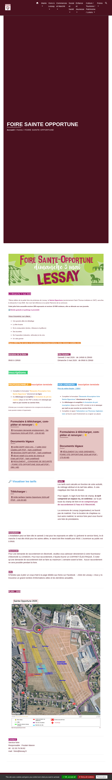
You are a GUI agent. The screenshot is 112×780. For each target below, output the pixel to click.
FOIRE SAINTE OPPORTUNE (39, 130)
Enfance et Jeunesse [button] (80, 6)
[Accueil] (18, 8)
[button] (37, 3)
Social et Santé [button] (71, 6)
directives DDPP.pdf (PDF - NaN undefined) (31, 453)
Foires (20, 130)
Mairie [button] (44, 3)
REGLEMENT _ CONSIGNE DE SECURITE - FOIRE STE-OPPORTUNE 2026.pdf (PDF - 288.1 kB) (31, 464)
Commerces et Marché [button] (61, 4)
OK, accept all (69, 777)
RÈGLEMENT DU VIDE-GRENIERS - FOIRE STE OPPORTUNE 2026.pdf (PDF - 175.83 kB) (79, 455)
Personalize (101, 777)
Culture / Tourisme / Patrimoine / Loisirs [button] (90, 7)
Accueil (11, 130)
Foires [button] (100, 3)
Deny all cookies (87, 777)
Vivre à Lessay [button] (51, 4)
